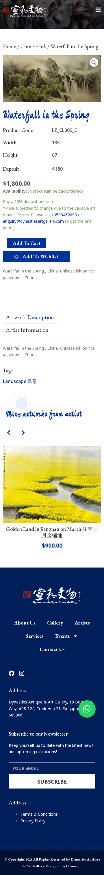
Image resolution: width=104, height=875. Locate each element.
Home (9, 46)
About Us (25, 622)
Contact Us (52, 649)
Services (35, 636)
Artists (82, 622)
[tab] (30, 317)
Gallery (55, 622)
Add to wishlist (39, 256)
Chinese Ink (33, 46)
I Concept (74, 866)
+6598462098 (64, 215)
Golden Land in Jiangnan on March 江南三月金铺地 (52, 532)
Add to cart (26, 243)
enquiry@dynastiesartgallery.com (33, 221)
